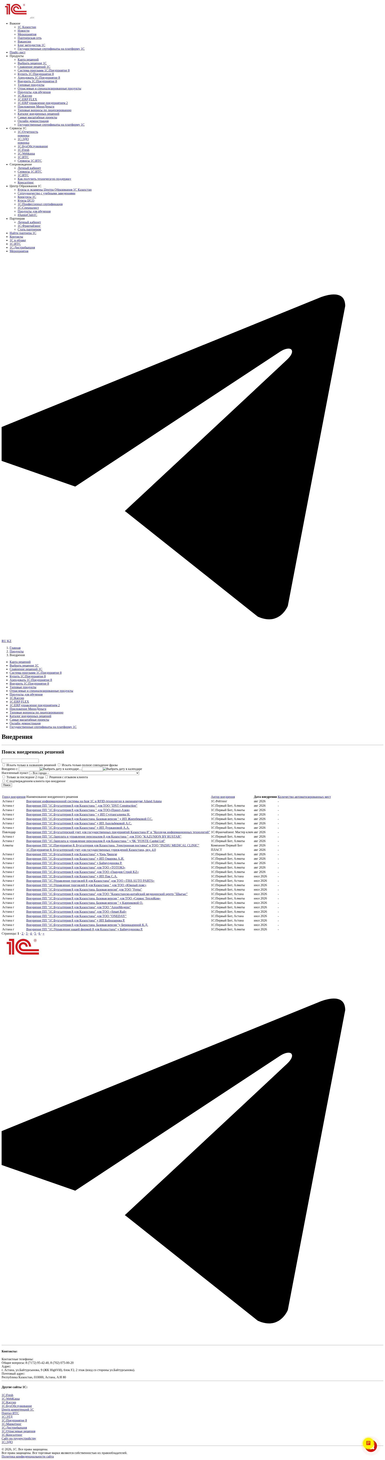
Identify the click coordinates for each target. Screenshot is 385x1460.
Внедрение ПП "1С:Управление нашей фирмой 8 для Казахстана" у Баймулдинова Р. (84, 929)
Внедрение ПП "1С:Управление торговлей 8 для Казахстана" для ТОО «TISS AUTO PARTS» (90, 880)
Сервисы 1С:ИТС (30, 160)
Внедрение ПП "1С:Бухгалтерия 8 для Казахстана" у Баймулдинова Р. (74, 863)
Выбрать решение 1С (32, 63)
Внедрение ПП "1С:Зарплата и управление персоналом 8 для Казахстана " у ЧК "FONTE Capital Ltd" (95, 841)
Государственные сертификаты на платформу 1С (51, 48)
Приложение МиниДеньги (36, 106)
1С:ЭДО (23, 140)
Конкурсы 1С (27, 197)
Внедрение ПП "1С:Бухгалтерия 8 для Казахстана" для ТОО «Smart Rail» (76, 911)
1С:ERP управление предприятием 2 (43, 103)
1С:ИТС (23, 157)
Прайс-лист (17, 52)
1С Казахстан (27, 27)
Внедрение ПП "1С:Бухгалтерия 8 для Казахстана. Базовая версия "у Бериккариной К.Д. (87, 925)
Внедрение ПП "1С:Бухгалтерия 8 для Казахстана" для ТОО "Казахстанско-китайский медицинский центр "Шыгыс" (107, 894)
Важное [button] (15, 23)
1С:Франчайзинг (29, 225)
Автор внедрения (223, 796)
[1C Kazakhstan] (16, 16)
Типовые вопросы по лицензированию (44, 110)
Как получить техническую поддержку (44, 178)
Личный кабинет (29, 168)
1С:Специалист (28, 207)
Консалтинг (26, 182)
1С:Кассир (25, 95)
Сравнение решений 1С (34, 66)
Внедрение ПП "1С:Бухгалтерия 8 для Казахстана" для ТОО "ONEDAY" (76, 916)
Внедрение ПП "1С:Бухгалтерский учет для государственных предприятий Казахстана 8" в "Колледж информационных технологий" (118, 832)
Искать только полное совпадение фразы (89, 765)
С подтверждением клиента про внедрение (36, 781)
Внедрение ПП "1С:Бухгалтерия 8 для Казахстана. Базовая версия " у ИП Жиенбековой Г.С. (89, 819)
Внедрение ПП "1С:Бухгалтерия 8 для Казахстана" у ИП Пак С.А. (71, 876)
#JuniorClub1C (27, 215)
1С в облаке (18, 240)
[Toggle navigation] (32, 17)
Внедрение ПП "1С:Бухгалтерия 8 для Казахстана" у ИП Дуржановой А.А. (78, 827)
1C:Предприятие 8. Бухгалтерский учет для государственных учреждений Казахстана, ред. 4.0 (91, 849)
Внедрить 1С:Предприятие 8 (37, 81)
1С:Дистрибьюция (22, 247)
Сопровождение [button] (21, 164)
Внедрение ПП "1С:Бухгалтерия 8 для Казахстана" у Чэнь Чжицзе (71, 854)
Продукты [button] (17, 56)
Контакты (16, 236)
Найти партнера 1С (23, 233)
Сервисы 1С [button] (18, 128)
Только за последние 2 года (25, 777)
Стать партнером (29, 229)
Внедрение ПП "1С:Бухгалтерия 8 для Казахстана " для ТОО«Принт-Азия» (78, 810)
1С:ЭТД (7, 1416)
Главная (15, 647)
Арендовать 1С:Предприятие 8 (39, 77)
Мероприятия (27, 34)
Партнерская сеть (30, 38)
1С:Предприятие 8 (14, 1420)
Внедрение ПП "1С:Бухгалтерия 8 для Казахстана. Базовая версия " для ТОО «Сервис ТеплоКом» (93, 898)
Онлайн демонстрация (33, 121)
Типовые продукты (31, 85)
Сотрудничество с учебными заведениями (46, 193)
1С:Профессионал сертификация (40, 204)
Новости (23, 30)
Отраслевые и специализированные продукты (49, 88)
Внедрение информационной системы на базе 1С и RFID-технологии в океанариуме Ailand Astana (94, 801)
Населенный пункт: (15, 773)
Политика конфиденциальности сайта (28, 1456)
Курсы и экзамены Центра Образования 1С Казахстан (55, 189)
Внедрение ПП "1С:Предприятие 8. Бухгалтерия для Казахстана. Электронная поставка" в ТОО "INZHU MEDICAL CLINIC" (112, 845)
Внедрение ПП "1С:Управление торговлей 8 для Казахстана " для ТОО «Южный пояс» (86, 885)
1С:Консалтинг (12, 1435)
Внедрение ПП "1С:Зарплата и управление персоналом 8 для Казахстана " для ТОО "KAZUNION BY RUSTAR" (103, 836)
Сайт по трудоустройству (19, 1438)
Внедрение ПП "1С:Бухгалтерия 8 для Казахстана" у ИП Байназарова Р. (75, 920)
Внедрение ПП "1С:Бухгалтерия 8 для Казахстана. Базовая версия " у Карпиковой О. (84, 902)
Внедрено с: (10, 769)
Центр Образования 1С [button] (26, 186)
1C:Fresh (23, 150)
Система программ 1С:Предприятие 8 (44, 70)
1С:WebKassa (11, 1398)
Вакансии (24, 41)
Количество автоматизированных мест (304, 796)
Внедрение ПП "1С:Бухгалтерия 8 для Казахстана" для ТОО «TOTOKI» (75, 867)
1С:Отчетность (28, 133)
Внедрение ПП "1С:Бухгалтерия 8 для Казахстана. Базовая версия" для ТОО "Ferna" (84, 889)
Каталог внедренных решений (38, 113)
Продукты (17, 651)
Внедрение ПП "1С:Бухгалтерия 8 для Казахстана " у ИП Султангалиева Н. (78, 814)
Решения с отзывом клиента (68, 777)
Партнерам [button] (17, 218)
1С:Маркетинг (11, 1424)
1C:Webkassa (26, 153)
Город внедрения (13, 796)
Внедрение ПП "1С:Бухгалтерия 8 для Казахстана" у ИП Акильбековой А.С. (79, 823)
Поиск (6, 785)
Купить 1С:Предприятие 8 (36, 74)
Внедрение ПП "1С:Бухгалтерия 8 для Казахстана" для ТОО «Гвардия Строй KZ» (82, 872)
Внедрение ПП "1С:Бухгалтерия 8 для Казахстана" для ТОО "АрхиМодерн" (78, 907)
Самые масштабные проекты (37, 117)
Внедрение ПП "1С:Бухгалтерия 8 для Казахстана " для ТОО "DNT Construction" (81, 805)
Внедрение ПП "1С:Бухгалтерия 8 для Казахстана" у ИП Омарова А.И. (75, 858)
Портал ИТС (10, 1413)
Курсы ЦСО (26, 200)
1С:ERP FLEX (27, 99)
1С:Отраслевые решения (18, 1431)
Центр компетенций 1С (18, 1409)
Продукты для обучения (34, 92)
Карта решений (28, 59)
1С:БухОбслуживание (33, 146)
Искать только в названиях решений (31, 765)
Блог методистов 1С (31, 45)
